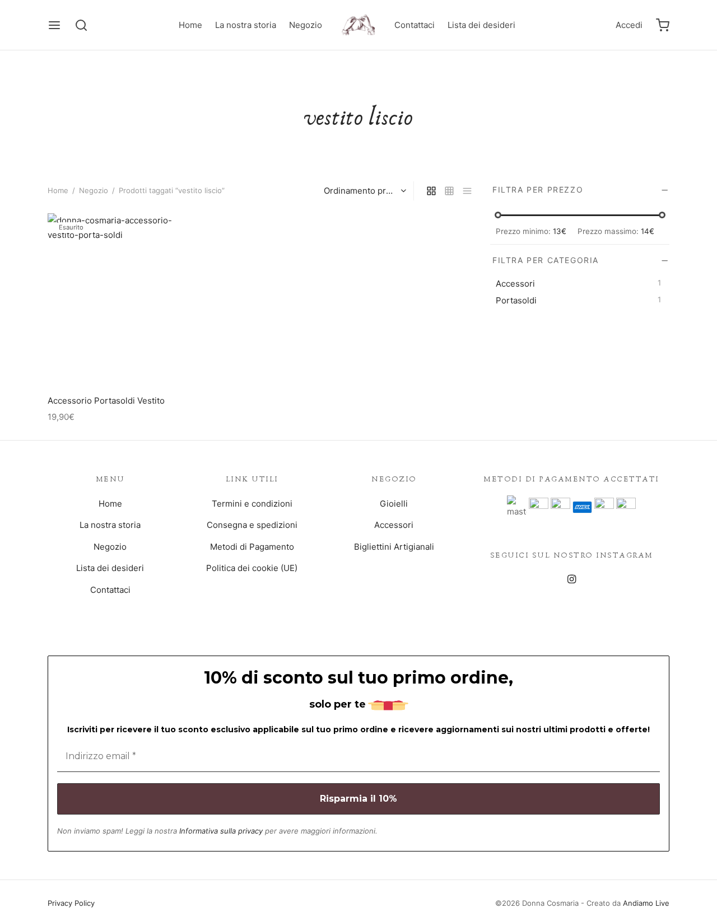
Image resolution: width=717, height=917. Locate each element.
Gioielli (394, 503)
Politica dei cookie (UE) (251, 568)
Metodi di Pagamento (252, 546)
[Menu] (54, 25)
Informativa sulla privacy (221, 830)
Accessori (393, 525)
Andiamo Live (646, 903)
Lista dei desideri (481, 25)
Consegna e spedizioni (252, 525)
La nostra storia (245, 25)
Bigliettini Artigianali (394, 546)
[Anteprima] (138, 361)
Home (190, 25)
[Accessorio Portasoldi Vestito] (113, 300)
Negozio (305, 25)
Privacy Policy (71, 903)
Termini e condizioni (252, 503)
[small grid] (449, 190)
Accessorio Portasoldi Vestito (106, 400)
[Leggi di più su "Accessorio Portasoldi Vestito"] (113, 361)
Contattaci (414, 25)
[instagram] (571, 579)
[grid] (431, 190)
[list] (467, 190)
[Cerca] (81, 25)
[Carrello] (662, 25)
